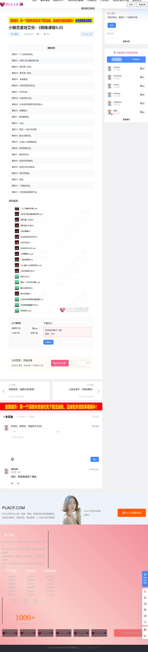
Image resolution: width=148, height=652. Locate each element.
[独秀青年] (45, 633)
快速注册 (142, 4)
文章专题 (11, 576)
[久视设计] (63, 633)
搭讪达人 (31, 584)
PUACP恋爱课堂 (69, 647)
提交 (94, 459)
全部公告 (126, 41)
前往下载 (88, 34)
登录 (131, 4)
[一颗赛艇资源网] (99, 633)
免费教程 (11, 587)
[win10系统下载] (28, 633)
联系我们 (50, 576)
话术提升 (31, 595)
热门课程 (14, 34)
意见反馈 (50, 595)
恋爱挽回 (31, 591)
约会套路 (31, 580)
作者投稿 (50, 587)
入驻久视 (50, 584)
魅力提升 (31, 576)
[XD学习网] (81, 633)
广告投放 (50, 580)
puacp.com (13, 508)
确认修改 (95, 426)
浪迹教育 (11, 580)
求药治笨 (14, 469)
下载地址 (48, 342)
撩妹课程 (31, 587)
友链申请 (50, 591)
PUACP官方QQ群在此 (130, 633)
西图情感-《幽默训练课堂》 (22, 389)
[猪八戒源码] (10, 633)
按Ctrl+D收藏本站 (131, 512)
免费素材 (11, 591)
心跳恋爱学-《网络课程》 (81, 389)
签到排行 (126, 119)
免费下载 (11, 595)
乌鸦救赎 (11, 584)
